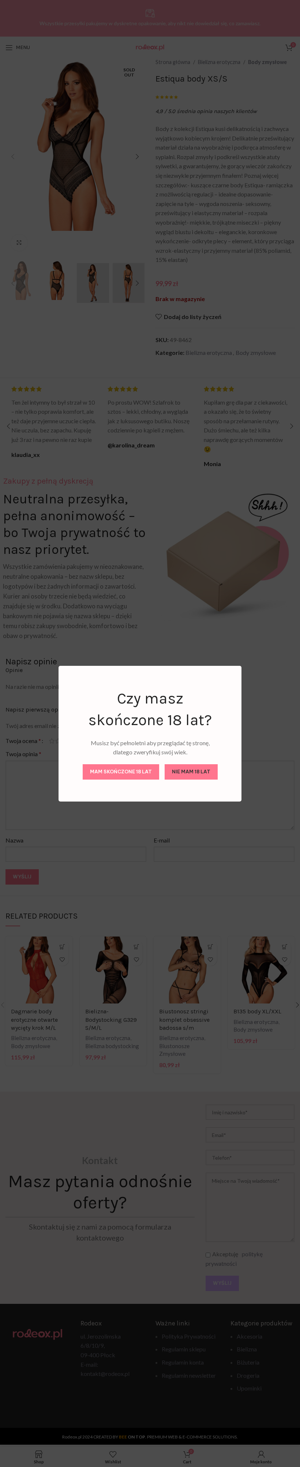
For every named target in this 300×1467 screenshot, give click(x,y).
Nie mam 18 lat (191, 771)
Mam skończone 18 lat (121, 771)
